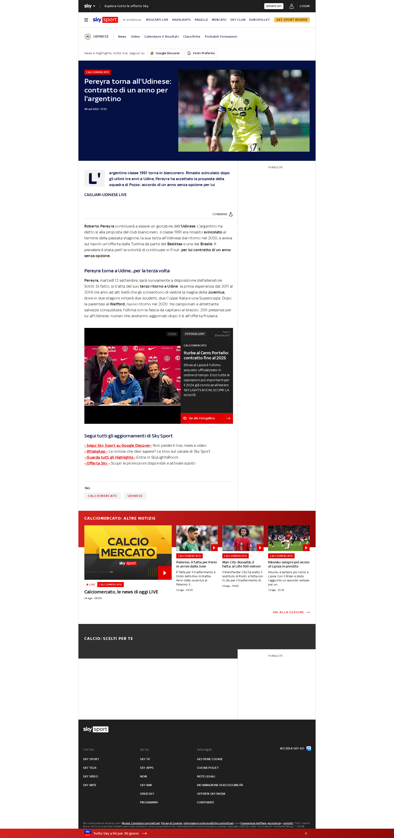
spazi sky (147, 793)
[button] (190, 833)
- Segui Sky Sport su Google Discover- (118, 445)
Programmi (149, 802)
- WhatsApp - (96, 451)
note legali (206, 776)
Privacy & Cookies (171, 823)
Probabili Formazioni (221, 36)
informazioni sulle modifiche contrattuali (209, 823)
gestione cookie (210, 759)
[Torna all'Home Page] (105, 20)
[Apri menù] (86, 20)
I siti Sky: (88, 749)
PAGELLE (201, 19)
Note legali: (204, 749)
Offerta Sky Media (211, 793)
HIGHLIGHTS (181, 19)
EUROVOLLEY (259, 19)
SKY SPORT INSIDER (292, 19)
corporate (205, 802)
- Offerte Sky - (97, 463)
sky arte (89, 785)
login (305, 6)
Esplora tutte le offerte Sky (127, 6)
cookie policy (208, 767)
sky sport (91, 759)
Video (135, 36)
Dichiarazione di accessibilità (220, 785)
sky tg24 (90, 767)
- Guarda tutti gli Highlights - (109, 457)
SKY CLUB (238, 19)
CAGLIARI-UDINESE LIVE (105, 194)
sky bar (146, 785)
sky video (90, 776)
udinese (135, 496)
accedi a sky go (292, 748)
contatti (288, 823)
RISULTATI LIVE (157, 19)
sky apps (147, 767)
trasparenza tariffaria (253, 823)
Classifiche (191, 36)
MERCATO (219, 19)
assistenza (274, 823)
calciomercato (102, 496)
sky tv (145, 759)
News (122, 36)
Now (143, 776)
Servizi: (145, 749)
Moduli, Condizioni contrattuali (141, 823)
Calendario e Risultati (162, 36)
